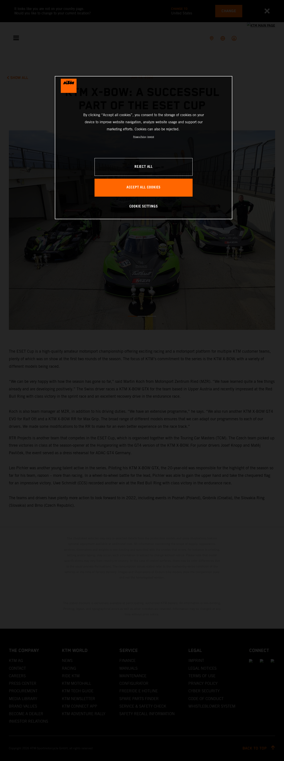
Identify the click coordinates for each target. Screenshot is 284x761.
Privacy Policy (139, 136)
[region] (143, 147)
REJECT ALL (143, 166)
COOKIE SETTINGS (143, 206)
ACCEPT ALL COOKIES (143, 187)
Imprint (150, 136)
